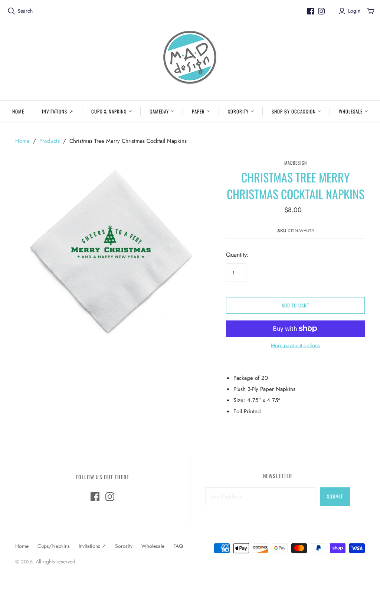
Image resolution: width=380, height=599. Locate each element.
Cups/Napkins (53, 546)
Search (25, 10)
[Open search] (11, 11)
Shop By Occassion (294, 111)
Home (18, 111)
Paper (198, 111)
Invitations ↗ (57, 111)
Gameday (159, 111)
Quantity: (237, 255)
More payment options (295, 345)
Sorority (238, 111)
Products (49, 141)
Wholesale (351, 111)
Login (354, 10)
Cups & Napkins (109, 111)
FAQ (178, 546)
